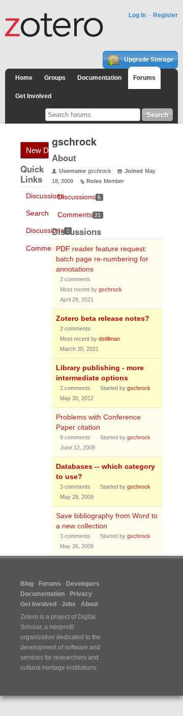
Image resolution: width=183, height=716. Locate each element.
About (89, 604)
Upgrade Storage (148, 59)
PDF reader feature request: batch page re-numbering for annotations (102, 259)
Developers (83, 583)
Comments (48, 248)
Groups (55, 77)
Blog (27, 583)
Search (37, 213)
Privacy (81, 594)
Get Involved (33, 96)
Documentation (99, 77)
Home (24, 77)
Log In (137, 15)
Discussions (45, 196)
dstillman (109, 339)
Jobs (69, 604)
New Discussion (37, 150)
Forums (144, 77)
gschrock (110, 289)
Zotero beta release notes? (102, 318)
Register (165, 15)
